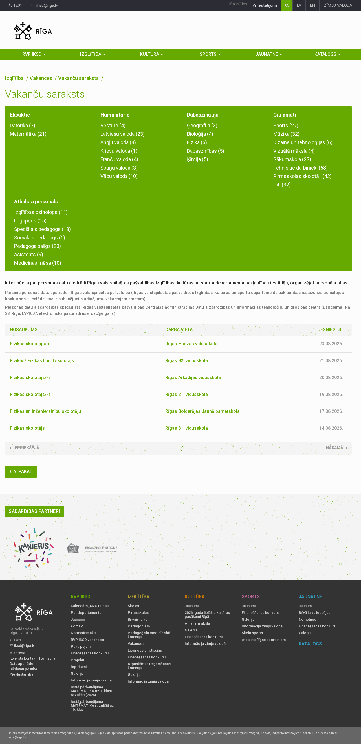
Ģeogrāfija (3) (202, 125)
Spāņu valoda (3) (119, 168)
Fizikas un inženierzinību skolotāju (45, 411)
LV (299, 5)
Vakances (41, 78)
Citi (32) (282, 185)
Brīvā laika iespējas (314, 613)
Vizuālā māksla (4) (294, 151)
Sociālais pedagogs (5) (39, 237)
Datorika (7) (22, 125)
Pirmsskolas (138, 613)
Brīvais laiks (137, 620)
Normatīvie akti (83, 633)
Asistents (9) (28, 254)
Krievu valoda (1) (118, 151)
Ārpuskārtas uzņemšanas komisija (149, 666)
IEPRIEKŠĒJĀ (26, 447)
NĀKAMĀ (334, 447)
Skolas (133, 606)
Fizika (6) (197, 142)
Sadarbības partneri (34, 511)
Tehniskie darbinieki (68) (300, 168)
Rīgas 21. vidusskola (186, 394)
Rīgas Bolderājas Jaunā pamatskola (202, 411)
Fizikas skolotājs (27, 428)
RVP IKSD (32, 54)
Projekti (77, 660)
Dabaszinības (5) (205, 151)
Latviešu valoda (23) (122, 134)
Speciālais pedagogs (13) (42, 229)
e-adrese (17, 653)
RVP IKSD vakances (87, 640)
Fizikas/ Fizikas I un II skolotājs (42, 360)
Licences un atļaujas (145, 650)
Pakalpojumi (81, 647)
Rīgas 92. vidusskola (186, 360)
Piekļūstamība (21, 674)
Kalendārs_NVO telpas (90, 606)
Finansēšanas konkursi (90, 653)
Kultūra (149, 54)
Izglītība (90, 54)
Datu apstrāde (21, 664)
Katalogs (325, 54)
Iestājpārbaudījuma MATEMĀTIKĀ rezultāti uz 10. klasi (92, 706)
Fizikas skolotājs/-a (30, 377)
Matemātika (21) (28, 134)
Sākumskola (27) (292, 159)
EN (312, 5)
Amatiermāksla (197, 623)
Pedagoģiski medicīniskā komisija (149, 635)
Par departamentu (86, 613)
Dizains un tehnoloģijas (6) (303, 142)
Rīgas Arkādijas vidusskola (193, 377)
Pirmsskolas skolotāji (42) (302, 176)
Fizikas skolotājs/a (29, 343)
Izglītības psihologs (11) (41, 212)
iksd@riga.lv (46, 5)
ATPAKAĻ (22, 471)
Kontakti (77, 626)
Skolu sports (252, 633)
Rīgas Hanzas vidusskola (191, 343)
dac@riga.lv (102, 313)
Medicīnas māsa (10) (37, 263)
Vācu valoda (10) (119, 176)
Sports (208, 54)
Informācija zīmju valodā (91, 680)
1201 (17, 5)
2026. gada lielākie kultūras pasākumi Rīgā (207, 615)
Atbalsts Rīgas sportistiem (264, 640)
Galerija (77, 674)
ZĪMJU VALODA (338, 5)
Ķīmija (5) (197, 159)
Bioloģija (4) (200, 134)
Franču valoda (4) (119, 159)
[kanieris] (33, 548)
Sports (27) (285, 125)
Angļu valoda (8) (118, 142)
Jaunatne (267, 54)
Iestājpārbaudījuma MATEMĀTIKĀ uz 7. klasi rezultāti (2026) (91, 691)
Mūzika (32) (286, 134)
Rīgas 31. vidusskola (186, 428)
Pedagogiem (139, 626)
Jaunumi (78, 620)
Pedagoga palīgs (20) (37, 246)
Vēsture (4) (113, 125)
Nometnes (307, 620)
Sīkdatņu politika (23, 669)
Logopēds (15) (30, 221)
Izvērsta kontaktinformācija (32, 658)
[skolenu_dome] (92, 548)
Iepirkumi (79, 667)
